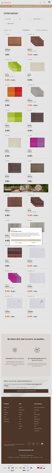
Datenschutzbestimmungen (35, 229)
